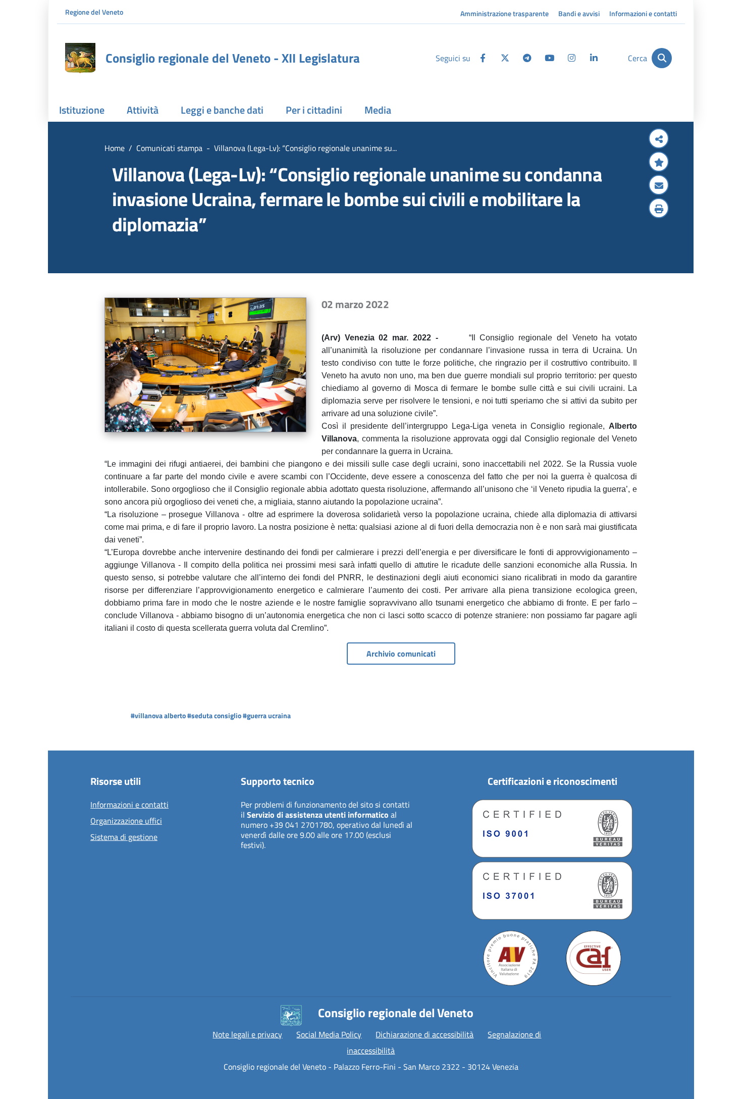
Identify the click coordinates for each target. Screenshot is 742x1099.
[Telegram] (527, 58)
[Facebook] (482, 58)
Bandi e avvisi (579, 13)
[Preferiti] (659, 163)
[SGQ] (552, 829)
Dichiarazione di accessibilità (424, 1034)
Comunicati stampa (169, 148)
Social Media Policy (328, 1034)
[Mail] (659, 186)
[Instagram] (571, 58)
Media (377, 110)
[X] (505, 58)
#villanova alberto (158, 715)
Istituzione (81, 110)
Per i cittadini (314, 110)
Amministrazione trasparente (504, 13)
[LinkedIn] (594, 58)
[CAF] (593, 958)
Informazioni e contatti (643, 13)
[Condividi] (659, 139)
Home (114, 148)
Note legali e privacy (247, 1034)
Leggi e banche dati (222, 110)
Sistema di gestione (123, 837)
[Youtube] (549, 58)
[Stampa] (659, 209)
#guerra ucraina (267, 715)
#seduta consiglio (214, 715)
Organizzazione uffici (126, 821)
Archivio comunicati (401, 653)
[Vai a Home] (80, 58)
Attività (142, 110)
